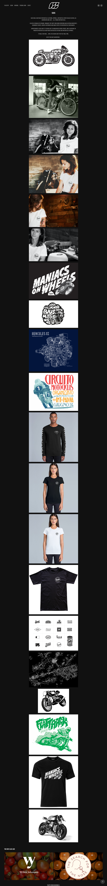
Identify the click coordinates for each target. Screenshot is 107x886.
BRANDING (16, 5)
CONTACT (29, 5)
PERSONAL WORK (23, 5)
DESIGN (11, 5)
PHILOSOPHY (6, 5)
